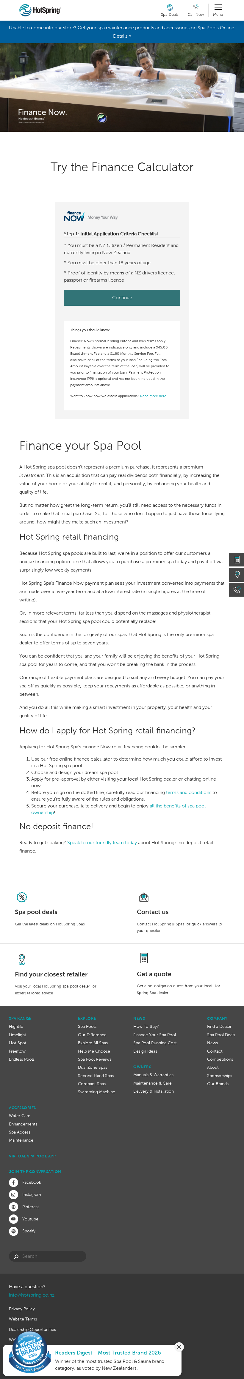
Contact (215, 1051)
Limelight (17, 1034)
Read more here (153, 396)
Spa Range (20, 1018)
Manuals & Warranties (153, 1074)
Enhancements (23, 1124)
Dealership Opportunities (32, 1329)
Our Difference (92, 1034)
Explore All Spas (93, 1042)
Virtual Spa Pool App (32, 1156)
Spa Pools (87, 1026)
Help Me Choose (94, 1051)
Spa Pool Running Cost (155, 1042)
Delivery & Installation (153, 1091)
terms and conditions (188, 792)
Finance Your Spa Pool (154, 1034)
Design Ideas (145, 1051)
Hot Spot (17, 1042)
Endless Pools (22, 1059)
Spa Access (19, 1132)
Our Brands (218, 1083)
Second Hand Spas (96, 1075)
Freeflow (17, 1051)
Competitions (220, 1059)
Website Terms (23, 1319)
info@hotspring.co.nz (31, 1294)
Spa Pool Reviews (94, 1059)
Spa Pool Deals (221, 1034)
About (213, 1067)
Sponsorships (219, 1075)
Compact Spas (92, 1083)
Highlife (16, 1026)
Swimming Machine (96, 1091)
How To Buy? (146, 1026)
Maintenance (21, 1140)
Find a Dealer (219, 1026)
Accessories (22, 1107)
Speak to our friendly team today (102, 842)
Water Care (19, 1115)
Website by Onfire (26, 1339)
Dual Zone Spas (92, 1067)
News (139, 1018)
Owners (142, 1067)
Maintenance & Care (152, 1083)
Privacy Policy (22, 1308)
